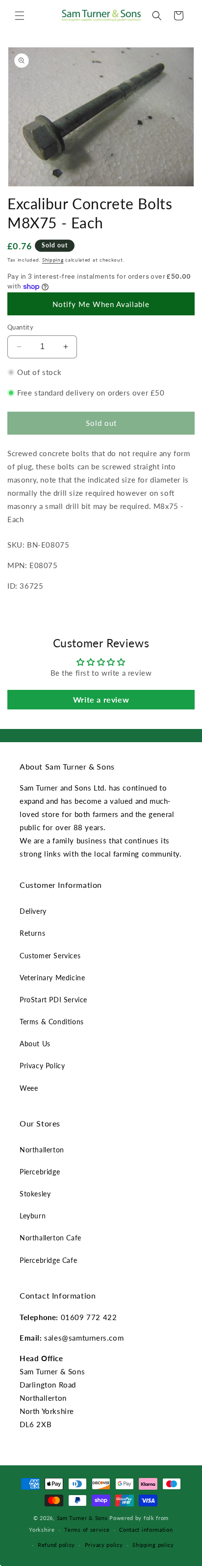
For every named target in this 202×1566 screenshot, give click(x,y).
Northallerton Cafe (50, 1238)
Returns (32, 933)
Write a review (101, 699)
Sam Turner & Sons (82, 1518)
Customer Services (50, 955)
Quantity (20, 327)
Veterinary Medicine (52, 977)
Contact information (146, 1529)
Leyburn (33, 1216)
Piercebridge (40, 1172)
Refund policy (56, 1545)
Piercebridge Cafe (48, 1260)
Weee (29, 1088)
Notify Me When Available (101, 304)
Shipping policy (153, 1545)
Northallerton (42, 1150)
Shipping (53, 260)
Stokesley (35, 1194)
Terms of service (86, 1529)
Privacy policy (104, 1545)
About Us (35, 1043)
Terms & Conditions (52, 1021)
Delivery (33, 911)
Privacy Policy (42, 1065)
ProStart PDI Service (53, 999)
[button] (19, 15)
